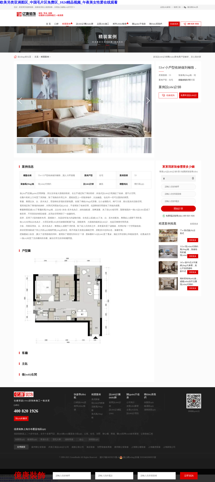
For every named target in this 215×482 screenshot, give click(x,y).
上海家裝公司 (169, 447)
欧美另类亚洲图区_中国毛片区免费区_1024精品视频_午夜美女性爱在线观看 (59, 2)
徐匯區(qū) (149, 402)
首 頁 (48, 24)
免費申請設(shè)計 (188, 95)
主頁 (36, 57)
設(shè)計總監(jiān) (115, 411)
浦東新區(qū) (150, 410)
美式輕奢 (95, 399)
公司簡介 (131, 402)
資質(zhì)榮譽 (133, 406)
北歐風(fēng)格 (97, 408)
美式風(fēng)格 (97, 416)
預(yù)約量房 (21, 418)
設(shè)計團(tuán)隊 (84, 24)
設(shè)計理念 (133, 413)
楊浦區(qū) (149, 406)
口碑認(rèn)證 (80, 402)
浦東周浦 (69, 439)
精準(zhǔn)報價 (119, 24)
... (92, 421)
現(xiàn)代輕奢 (98, 403)
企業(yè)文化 (132, 410)
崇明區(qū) (93, 439)
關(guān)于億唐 (139, 24)
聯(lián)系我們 (155, 24)
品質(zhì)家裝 (165, 7)
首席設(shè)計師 (115, 404)
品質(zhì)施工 (103, 24)
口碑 (56, 24)
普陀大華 (57, 439)
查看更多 (194, 224)
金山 (81, 439)
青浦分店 (44, 439)
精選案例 (66, 24)
